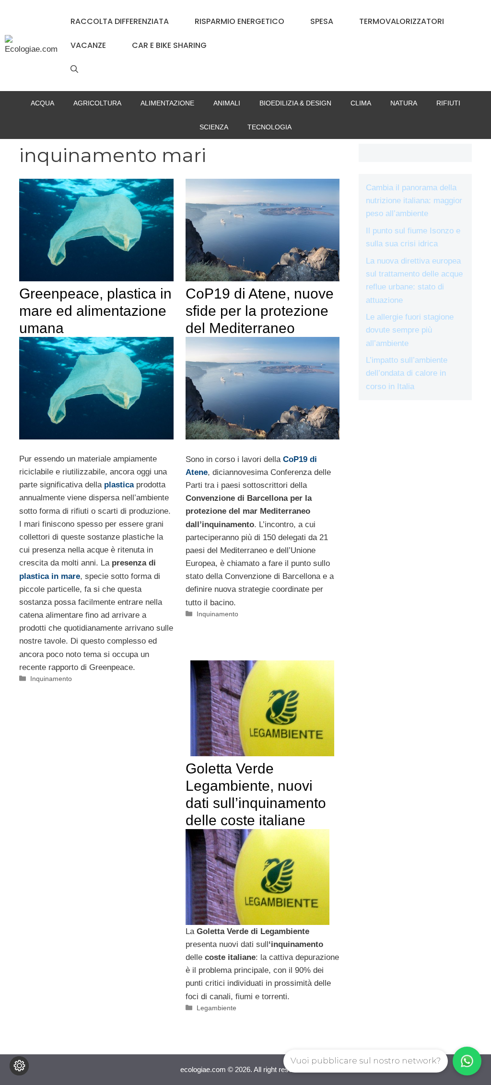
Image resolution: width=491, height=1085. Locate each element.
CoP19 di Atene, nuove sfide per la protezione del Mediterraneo (260, 311)
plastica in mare (49, 576)
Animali (226, 103)
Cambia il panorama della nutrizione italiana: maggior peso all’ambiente (414, 200)
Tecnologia (269, 127)
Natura (403, 103)
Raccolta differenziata (119, 21)
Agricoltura (97, 103)
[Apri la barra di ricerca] (74, 69)
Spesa (321, 21)
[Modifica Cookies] (19, 1065)
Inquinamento (51, 678)
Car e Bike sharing (169, 45)
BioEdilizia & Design (295, 103)
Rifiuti (448, 103)
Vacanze (88, 45)
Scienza (213, 127)
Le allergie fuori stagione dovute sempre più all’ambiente (410, 329)
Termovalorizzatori (401, 21)
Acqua (42, 103)
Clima (361, 103)
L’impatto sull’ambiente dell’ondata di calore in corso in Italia (406, 373)
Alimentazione (167, 103)
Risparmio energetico (239, 21)
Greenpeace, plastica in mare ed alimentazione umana (95, 311)
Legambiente (216, 1008)
